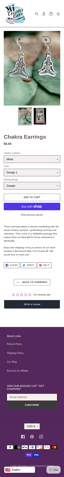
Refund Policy (14, 344)
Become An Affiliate (17, 370)
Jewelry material (12, 153)
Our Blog (12, 361)
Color (6, 166)
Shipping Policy (15, 352)
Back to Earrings (35, 282)
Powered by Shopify (44, 466)
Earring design (11, 179)
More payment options (32, 214)
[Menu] (58, 13)
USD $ (31, 426)
